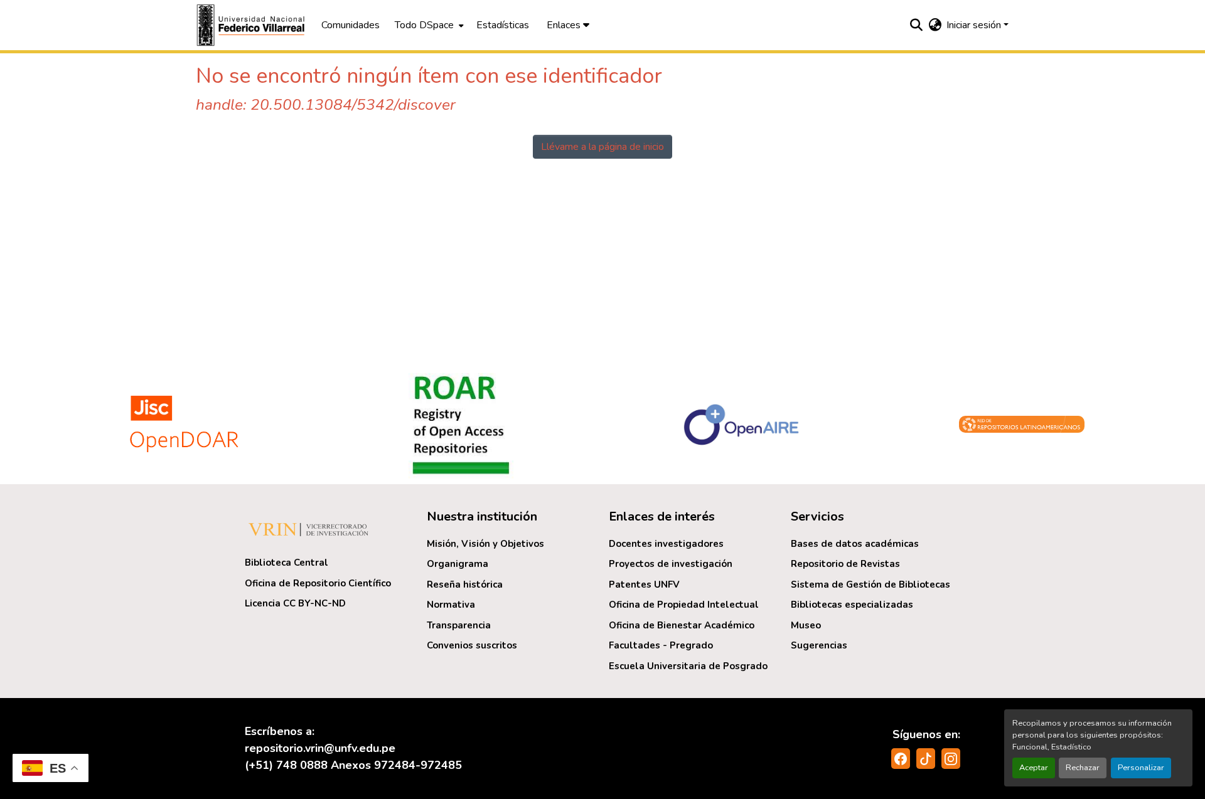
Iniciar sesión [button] (975, 25)
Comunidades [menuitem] (350, 25)
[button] (252, 25)
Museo (806, 625)
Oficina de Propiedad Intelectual (684, 604)
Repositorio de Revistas (845, 564)
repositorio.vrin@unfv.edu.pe (320, 748)
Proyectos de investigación (670, 564)
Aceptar (1033, 767)
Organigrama (457, 564)
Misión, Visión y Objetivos (485, 543)
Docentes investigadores (666, 543)
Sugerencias (819, 645)
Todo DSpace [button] (424, 25)
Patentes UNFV (644, 584)
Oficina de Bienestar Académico (681, 625)
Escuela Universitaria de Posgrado (688, 666)
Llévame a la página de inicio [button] (602, 147)
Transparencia (459, 625)
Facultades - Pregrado (661, 645)
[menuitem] (428, 25)
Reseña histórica (465, 584)
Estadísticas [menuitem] (502, 25)
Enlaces (565, 25)
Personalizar (1141, 767)
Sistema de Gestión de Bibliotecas (870, 584)
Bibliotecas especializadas (852, 604)
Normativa (451, 604)
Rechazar (1083, 767)
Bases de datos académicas (855, 543)
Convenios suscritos (472, 645)
